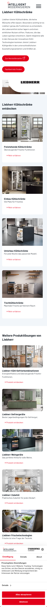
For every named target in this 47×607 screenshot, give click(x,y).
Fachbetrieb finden (13, 69)
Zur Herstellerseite (13, 58)
